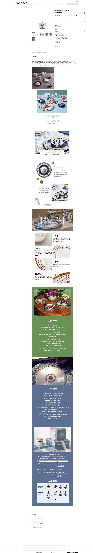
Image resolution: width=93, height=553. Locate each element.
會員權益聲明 (53, 552)
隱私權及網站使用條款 (39, 552)
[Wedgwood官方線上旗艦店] (21, 3)
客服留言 (52, 551)
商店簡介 (37, 551)
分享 (57, 46)
